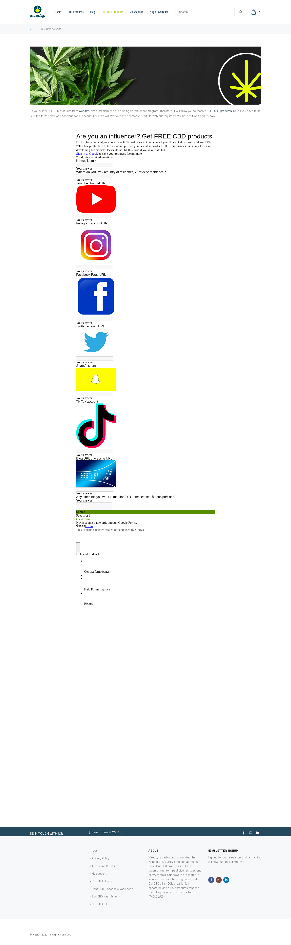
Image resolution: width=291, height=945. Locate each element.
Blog (92, 12)
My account (136, 12)
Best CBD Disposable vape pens (112, 889)
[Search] (241, 12)
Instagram (219, 880)
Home (58, 12)
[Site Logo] (38, 12)
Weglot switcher (158, 12)
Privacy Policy (100, 858)
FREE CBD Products (112, 12)
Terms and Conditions (106, 866)
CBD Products (76, 12)
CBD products (223, 111)
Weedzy (84, 111)
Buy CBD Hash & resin (106, 896)
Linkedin (226, 880)
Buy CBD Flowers (103, 881)
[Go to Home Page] (31, 28)
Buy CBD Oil (99, 904)
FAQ (94, 851)
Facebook (211, 880)
